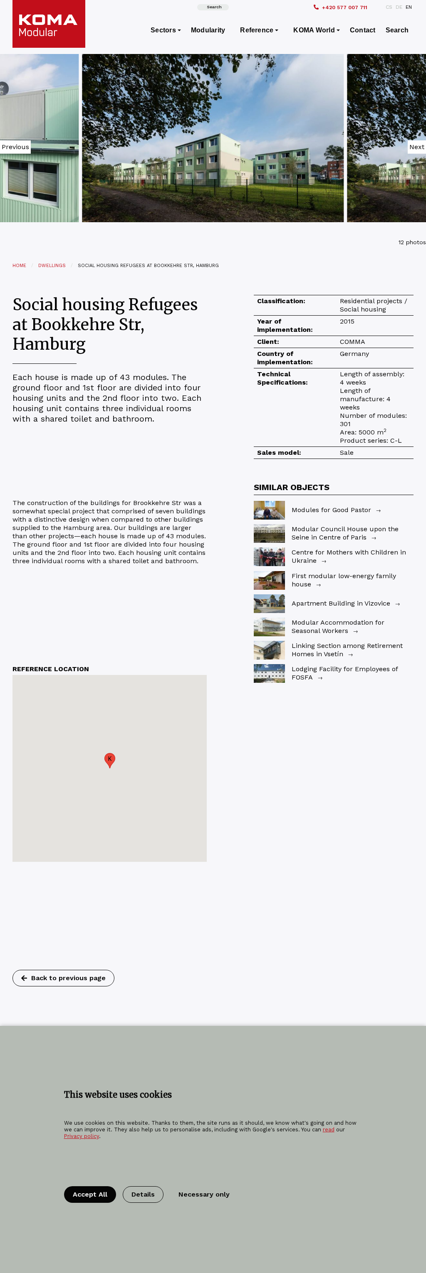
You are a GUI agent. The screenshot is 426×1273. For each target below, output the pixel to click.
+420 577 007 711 (344, 7)
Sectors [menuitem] (163, 30)
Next (416, 147)
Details (143, 1194)
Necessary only (204, 1194)
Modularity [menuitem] (208, 30)
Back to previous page (68, 978)
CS (389, 7)
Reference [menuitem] (256, 30)
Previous (15, 147)
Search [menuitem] (397, 30)
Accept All (90, 1194)
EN (409, 7)
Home (19, 265)
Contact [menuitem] (363, 30)
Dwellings (52, 265)
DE (399, 7)
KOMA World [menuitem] (313, 30)
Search (214, 7)
